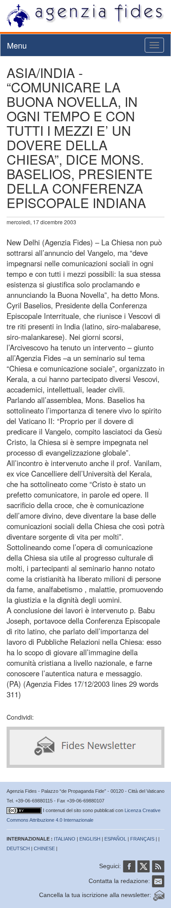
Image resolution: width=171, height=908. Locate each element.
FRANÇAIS (142, 838)
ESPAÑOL (115, 838)
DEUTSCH (18, 848)
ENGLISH (89, 838)
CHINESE (44, 848)
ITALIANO (64, 838)
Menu (17, 45)
